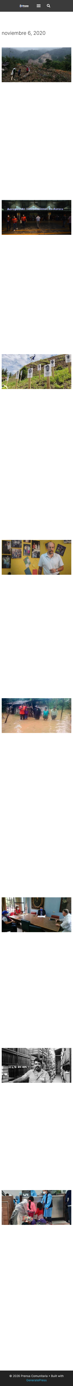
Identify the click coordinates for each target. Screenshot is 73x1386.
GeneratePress (36, 1380)
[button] (38, 5)
